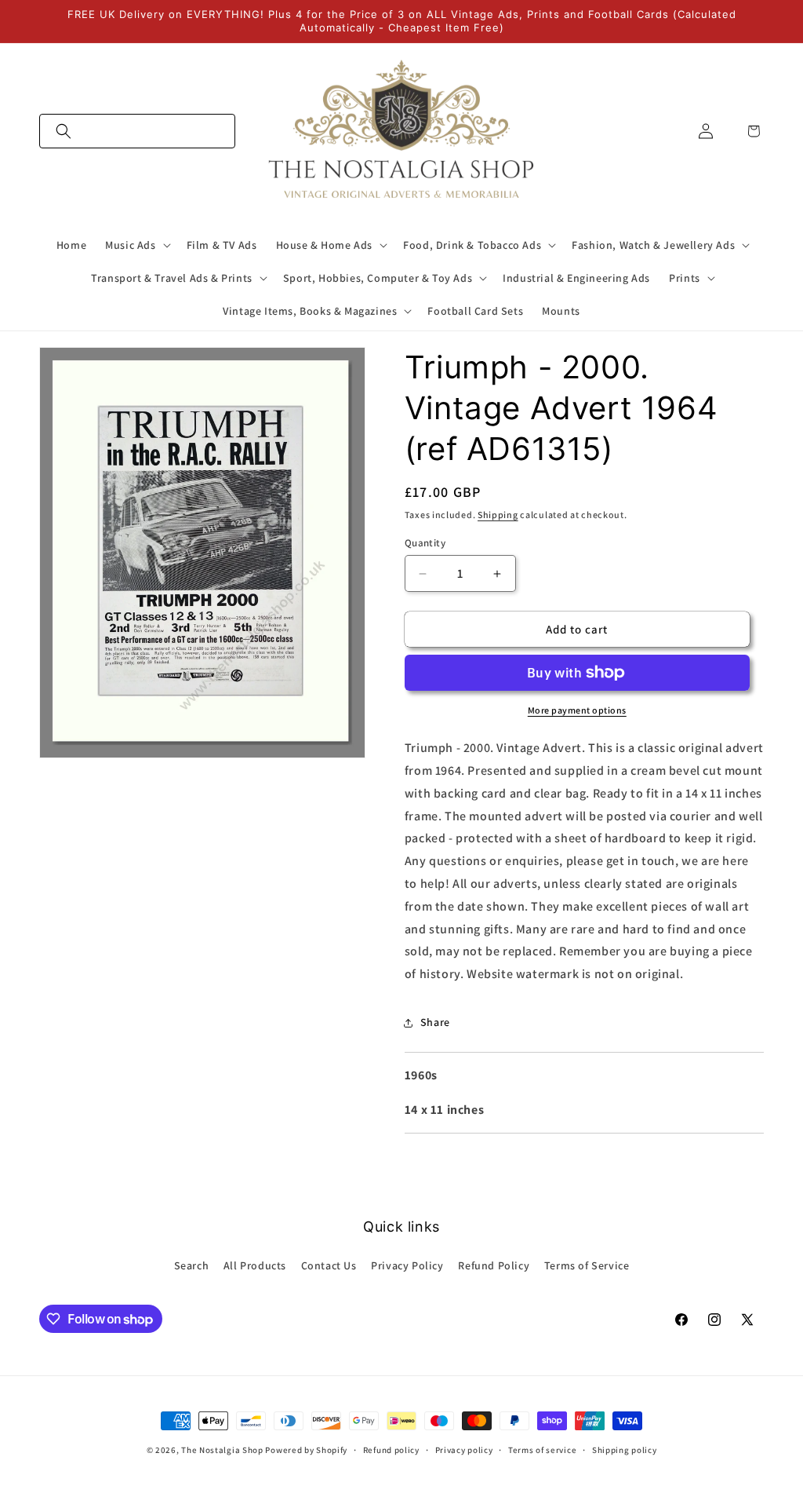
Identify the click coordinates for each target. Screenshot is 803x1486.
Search (191, 1265)
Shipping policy (624, 1449)
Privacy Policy (407, 1265)
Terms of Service (587, 1265)
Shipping (498, 514)
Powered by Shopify (306, 1449)
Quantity (425, 542)
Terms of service (542, 1449)
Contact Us (329, 1265)
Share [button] (435, 1022)
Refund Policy (493, 1265)
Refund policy (391, 1449)
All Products (254, 1265)
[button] (137, 131)
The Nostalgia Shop (222, 1449)
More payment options (577, 710)
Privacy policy (464, 1449)
